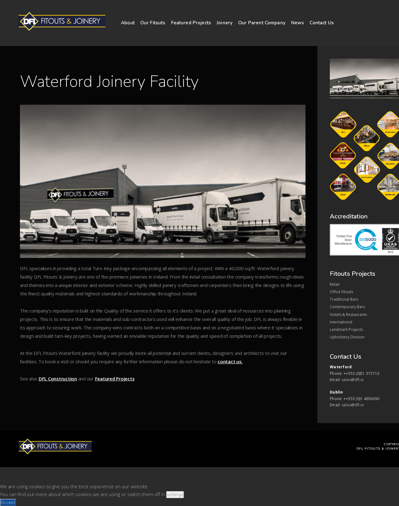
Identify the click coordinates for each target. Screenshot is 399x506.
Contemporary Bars (347, 306)
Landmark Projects (346, 329)
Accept (8, 502)
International (341, 322)
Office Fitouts (341, 291)
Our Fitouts (153, 23)
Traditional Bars (344, 299)
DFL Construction (58, 378)
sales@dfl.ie (353, 379)
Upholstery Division (347, 337)
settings (175, 495)
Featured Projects (191, 23)
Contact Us (322, 23)
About (128, 23)
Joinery (225, 23)
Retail (334, 284)
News (297, 23)
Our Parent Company (262, 23)
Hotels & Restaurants (348, 314)
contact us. (230, 361)
